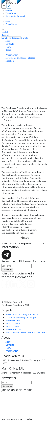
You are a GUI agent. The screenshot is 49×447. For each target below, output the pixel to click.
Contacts (10, 44)
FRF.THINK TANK (13, 320)
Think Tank (11, 13)
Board (8, 50)
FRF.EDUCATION (13, 329)
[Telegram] (6, 254)
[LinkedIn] (14, 283)
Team (8, 47)
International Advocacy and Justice (22, 314)
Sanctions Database (11, 38)
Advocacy (10, 10)
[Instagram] (31, 283)
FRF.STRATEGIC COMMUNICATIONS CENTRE (26, 332)
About (8, 21)
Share (26, 238)
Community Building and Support (21, 317)
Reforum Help (12, 326)
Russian (5, 35)
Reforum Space (13, 323)
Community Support (15, 16)
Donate (24, 38)
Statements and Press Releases (20, 58)
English (5, 32)
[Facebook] (6, 283)
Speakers (10, 61)
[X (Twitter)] (23, 283)
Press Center (12, 24)
